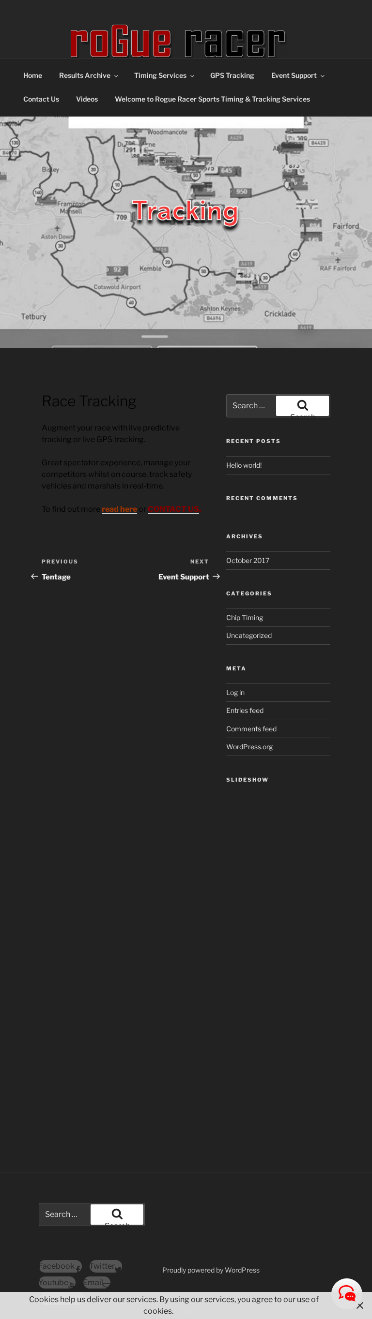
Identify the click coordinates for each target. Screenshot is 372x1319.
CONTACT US (173, 509)
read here (119, 509)
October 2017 (247, 560)
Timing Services (160, 75)
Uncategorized (249, 635)
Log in (235, 692)
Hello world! (244, 465)
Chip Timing (244, 617)
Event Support (294, 75)
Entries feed (245, 710)
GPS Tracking (232, 75)
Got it (195, 1311)
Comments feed (251, 729)
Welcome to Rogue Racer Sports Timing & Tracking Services (212, 99)
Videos (87, 99)
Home (32, 75)
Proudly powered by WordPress (211, 1270)
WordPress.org (249, 746)
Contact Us (41, 99)
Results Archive (84, 75)
